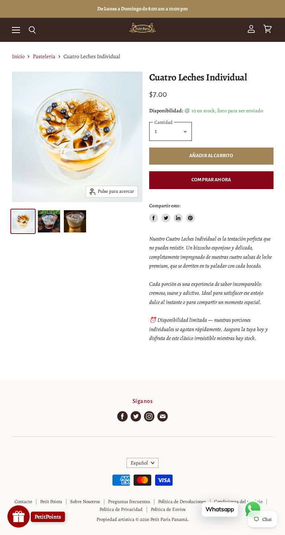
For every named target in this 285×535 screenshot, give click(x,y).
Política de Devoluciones (182, 501)
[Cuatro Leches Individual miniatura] (23, 221)
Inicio (18, 56)
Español (139, 462)
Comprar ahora (211, 179)
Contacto (23, 501)
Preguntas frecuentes (129, 501)
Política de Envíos (168, 509)
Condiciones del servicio (238, 501)
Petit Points (51, 501)
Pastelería (44, 56)
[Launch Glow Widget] (18, 516)
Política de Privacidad (120, 509)
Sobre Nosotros (85, 501)
